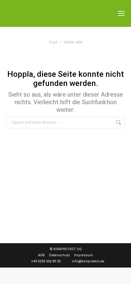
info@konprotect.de (88, 261)
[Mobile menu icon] (121, 13)
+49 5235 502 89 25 (46, 261)
